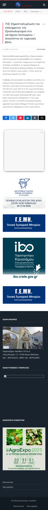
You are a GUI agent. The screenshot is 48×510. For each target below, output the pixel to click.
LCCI (6, 49)
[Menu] (4, 5)
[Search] (44, 5)
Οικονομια (41, 49)
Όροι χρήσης (8, 487)
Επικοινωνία (8, 482)
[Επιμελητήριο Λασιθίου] (24, 4)
